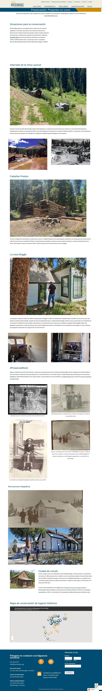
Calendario (77, 1)
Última (75, 660)
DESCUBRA (63, 6)
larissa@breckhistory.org (50, 15)
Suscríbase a (69, 672)
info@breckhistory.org (68, 376)
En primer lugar (68, 660)
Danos (90, 1)
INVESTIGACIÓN (77, 6)
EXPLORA (37, 6)
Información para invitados (59, 1)
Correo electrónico (70, 663)
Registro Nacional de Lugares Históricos (75, 587)
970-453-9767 (14, 662)
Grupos (70, 1)
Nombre (67, 655)
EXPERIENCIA (49, 6)
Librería (84, 1)
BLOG (90, 6)
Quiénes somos (45, 1)
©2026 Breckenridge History (44, 689)
